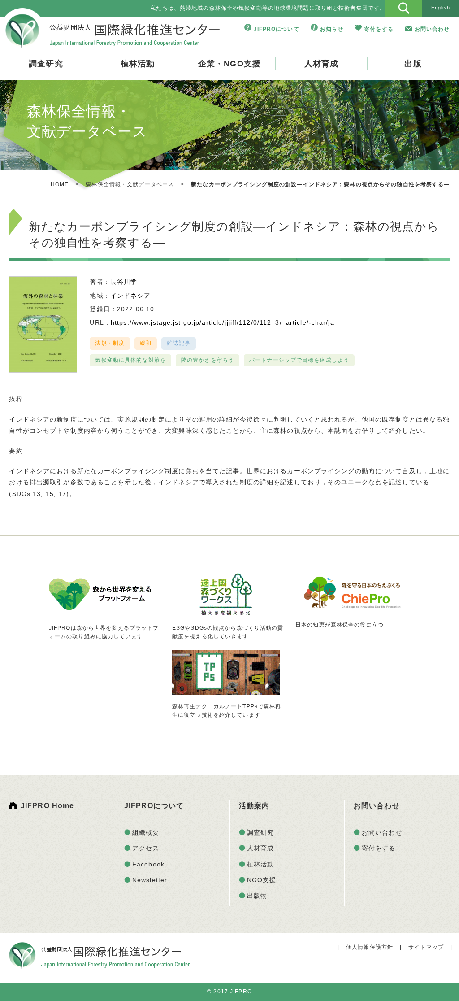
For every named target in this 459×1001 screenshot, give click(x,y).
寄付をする (379, 29)
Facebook (148, 864)
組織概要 (145, 832)
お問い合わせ (432, 29)
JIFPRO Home (47, 806)
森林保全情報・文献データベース (130, 184)
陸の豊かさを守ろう (207, 360)
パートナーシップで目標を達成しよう (299, 360)
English (440, 7)
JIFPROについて (276, 29)
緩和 (146, 343)
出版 (412, 63)
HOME (60, 184)
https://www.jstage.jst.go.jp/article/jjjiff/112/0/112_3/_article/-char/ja (222, 322)
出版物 (257, 895)
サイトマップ (426, 947)
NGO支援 (262, 879)
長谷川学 (123, 281)
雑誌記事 (178, 343)
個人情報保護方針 (369, 947)
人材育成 (321, 63)
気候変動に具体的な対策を (130, 360)
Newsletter (149, 879)
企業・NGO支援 (229, 63)
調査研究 (46, 63)
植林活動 (138, 63)
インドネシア (130, 295)
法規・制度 (110, 343)
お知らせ (331, 29)
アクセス (145, 848)
